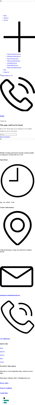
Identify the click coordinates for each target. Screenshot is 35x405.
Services (2, 355)
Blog (5, 69)
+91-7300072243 (5, 338)
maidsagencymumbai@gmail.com (10, 295)
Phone (5, 402)
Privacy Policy (4, 383)
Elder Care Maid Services (13, 61)
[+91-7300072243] (17, 333)
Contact (2, 362)
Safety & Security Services (14, 54)
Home (5, 15)
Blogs (1, 358)
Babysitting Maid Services (13, 56)
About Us (6, 17)
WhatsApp (6, 400)
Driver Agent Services (12, 58)
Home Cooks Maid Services (14, 67)
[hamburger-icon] (0, 12)
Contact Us (6, 72)
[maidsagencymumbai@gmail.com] (17, 290)
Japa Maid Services (12, 63)
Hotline (2, 116)
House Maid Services (12, 65)
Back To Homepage (5, 136)
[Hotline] (17, 111)
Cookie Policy (4, 393)
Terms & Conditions (6, 388)
